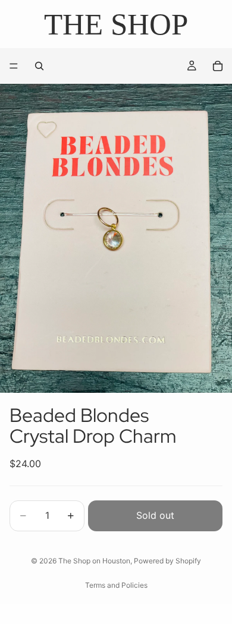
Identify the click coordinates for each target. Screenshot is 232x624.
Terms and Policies (116, 585)
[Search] (39, 66)
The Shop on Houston (94, 560)
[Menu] (13, 66)
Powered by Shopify (167, 560)
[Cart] (218, 66)
